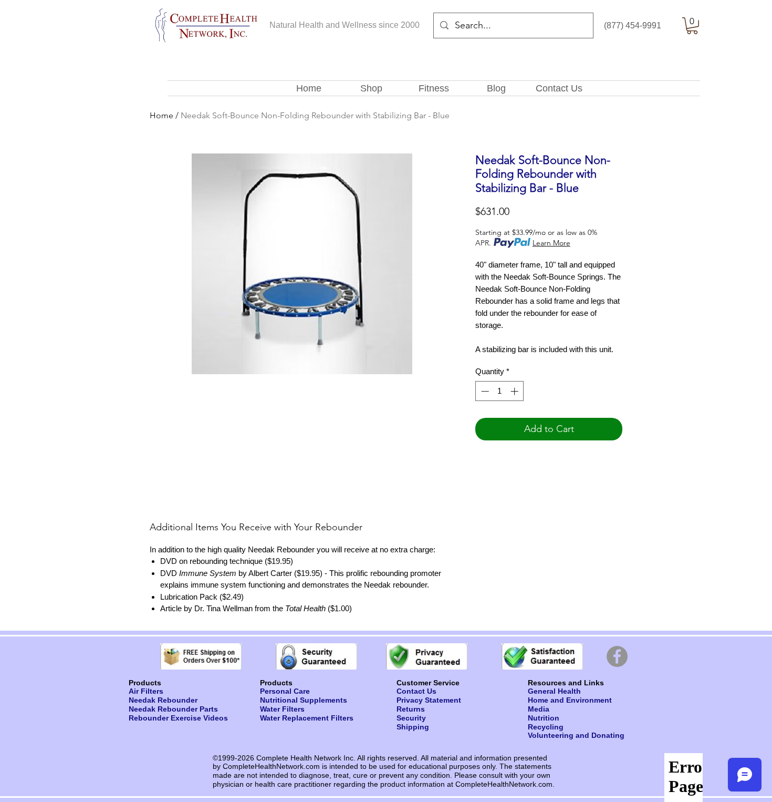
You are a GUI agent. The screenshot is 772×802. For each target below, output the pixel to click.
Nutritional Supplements (303, 700)
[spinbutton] (499, 391)
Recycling (546, 727)
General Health (554, 691)
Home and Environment (570, 700)
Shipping (413, 727)
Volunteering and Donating (576, 735)
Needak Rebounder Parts (173, 709)
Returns (411, 709)
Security (411, 718)
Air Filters (146, 691)
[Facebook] (617, 656)
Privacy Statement (429, 700)
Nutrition (543, 718)
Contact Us (416, 691)
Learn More (551, 243)
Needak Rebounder (163, 700)
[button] (692, 25)
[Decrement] (484, 391)
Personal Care (285, 691)
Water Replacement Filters (306, 718)
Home (161, 115)
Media (538, 709)
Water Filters (282, 709)
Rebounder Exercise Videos (178, 718)
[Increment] (515, 391)
